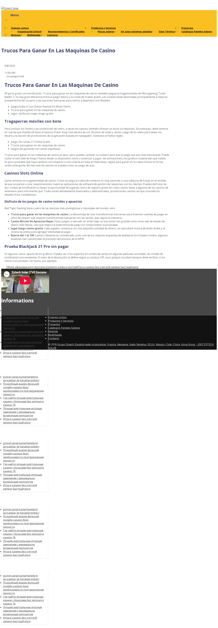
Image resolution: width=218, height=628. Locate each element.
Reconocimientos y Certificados (66, 31)
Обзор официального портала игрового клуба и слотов (41, 267)
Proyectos (54, 324)
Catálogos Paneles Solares (196, 31)
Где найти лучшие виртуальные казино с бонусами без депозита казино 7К (23, 335)
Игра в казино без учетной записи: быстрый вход (107, 267)
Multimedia (33, 35)
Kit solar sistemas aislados (136, 31)
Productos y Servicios (103, 28)
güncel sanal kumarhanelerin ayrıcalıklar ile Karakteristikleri (21, 378)
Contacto (52, 35)
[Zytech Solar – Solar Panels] (10, 8)
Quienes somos (20, 28)
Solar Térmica (167, 31)
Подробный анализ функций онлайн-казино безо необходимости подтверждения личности (23, 323)
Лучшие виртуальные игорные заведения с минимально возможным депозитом (22, 345)
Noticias (16, 35)
